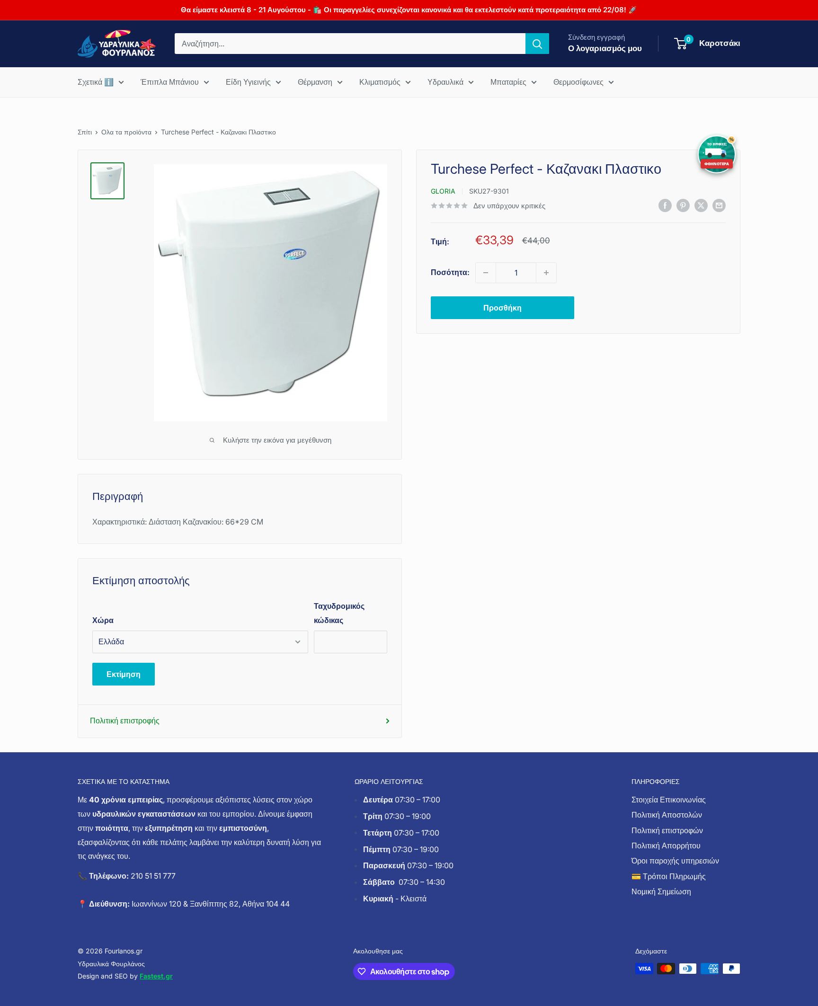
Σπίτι (85, 132)
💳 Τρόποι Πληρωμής (668, 876)
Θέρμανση (315, 82)
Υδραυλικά (445, 82)
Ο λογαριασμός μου (605, 48)
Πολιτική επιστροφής (125, 720)
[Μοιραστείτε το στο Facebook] (665, 205)
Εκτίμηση (124, 674)
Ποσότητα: (450, 272)
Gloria (443, 191)
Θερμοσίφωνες (578, 82)
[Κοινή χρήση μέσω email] (719, 205)
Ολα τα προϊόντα (126, 132)
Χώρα (103, 620)
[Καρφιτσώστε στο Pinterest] (683, 205)
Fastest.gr (156, 976)
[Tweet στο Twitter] (701, 205)
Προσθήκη (502, 307)
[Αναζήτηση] (537, 43)
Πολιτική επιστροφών (667, 830)
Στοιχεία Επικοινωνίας (668, 799)
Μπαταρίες (508, 82)
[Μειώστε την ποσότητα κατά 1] (486, 273)
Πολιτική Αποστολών (666, 814)
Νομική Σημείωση (661, 891)
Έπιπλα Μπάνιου (170, 82)
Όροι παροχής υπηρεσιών (675, 860)
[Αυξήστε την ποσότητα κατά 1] (546, 273)
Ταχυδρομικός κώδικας (339, 613)
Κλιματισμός (379, 82)
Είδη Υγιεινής (248, 82)
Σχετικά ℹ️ (96, 82)
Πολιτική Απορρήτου (666, 845)
